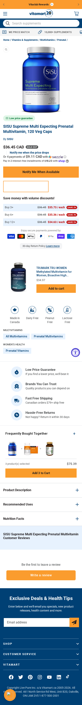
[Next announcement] (79, 4)
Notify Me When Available (41, 172)
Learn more (53, 245)
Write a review (41, 575)
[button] (5, 13)
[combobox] (41, 23)
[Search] (7, 23)
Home (6, 40)
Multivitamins (47, 40)
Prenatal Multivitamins (48, 336)
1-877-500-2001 (49, 695)
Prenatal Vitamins (17, 350)
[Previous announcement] (4, 4)
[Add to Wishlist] (26, 186)
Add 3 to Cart (41, 473)
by (8, 139)
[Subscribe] (74, 622)
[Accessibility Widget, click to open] (75, 352)
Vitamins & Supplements (25, 40)
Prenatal (61, 40)
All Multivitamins (16, 336)
